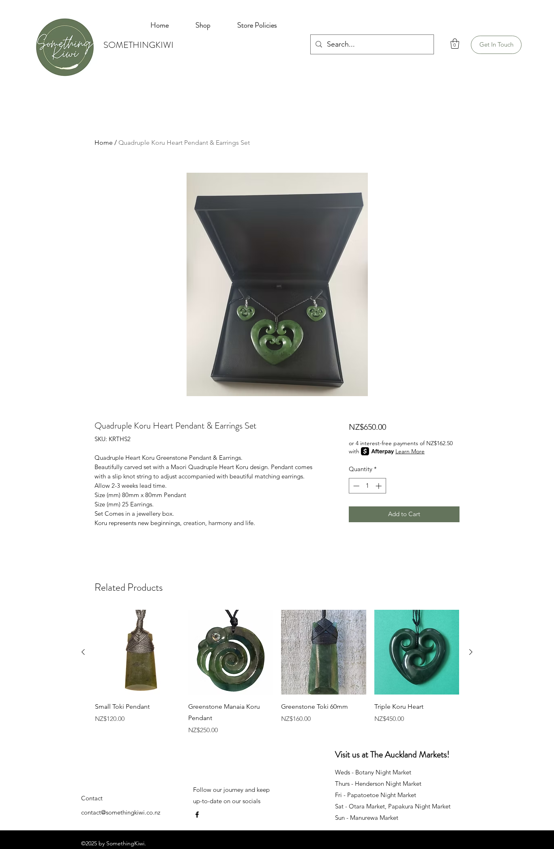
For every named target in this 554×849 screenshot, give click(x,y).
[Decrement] (355, 485)
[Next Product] (471, 652)
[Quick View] (137, 652)
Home (103, 142)
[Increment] (379, 485)
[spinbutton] (367, 485)
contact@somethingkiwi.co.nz (120, 812)
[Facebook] (197, 814)
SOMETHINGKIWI (138, 45)
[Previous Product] (83, 652)
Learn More (410, 451)
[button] (455, 44)
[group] (277, 672)
